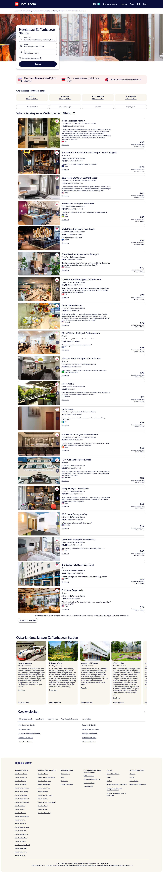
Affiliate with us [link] (89, 776)
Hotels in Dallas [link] (20, 855)
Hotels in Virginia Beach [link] (22, 845)
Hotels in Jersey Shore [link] (45, 795)
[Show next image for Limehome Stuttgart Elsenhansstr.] (57, 549)
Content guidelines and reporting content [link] (114, 789)
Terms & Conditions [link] (113, 774)
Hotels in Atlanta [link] (20, 823)
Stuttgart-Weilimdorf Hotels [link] (29, 733)
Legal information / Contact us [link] (117, 784)
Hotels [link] (17, 11)
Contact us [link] (64, 781)
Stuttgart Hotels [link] (59, 11)
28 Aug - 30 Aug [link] (98, 99)
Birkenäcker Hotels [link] (89, 738)
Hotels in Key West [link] (21, 838)
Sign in (145, 4)
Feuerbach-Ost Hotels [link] (90, 729)
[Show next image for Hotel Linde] (57, 418)
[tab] (26, 719)
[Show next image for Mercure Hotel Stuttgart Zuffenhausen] (57, 368)
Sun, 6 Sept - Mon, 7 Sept (34, 46)
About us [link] (132, 774)
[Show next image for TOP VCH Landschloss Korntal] (57, 471)
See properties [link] (23, 702)
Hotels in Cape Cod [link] (44, 813)
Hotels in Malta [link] (43, 791)
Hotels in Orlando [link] (20, 784)
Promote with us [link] (89, 783)
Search (38, 64)
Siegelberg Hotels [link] (25, 742)
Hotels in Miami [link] (20, 806)
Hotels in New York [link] (21, 777)
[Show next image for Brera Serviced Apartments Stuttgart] (57, 263)
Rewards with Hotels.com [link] (138, 784)
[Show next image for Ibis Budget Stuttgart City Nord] (57, 574)
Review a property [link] (67, 784)
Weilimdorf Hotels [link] (89, 742)
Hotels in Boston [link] (20, 830)
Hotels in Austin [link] (20, 820)
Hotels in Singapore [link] (44, 781)
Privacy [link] (109, 777)
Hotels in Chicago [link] (20, 781)
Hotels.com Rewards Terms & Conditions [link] (116, 794)
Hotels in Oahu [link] (42, 809)
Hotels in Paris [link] (19, 809)
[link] (57, 121)
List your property (110, 4)
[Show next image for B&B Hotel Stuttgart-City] (57, 523)
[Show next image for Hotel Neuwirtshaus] (57, 316)
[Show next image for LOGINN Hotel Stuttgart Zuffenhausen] (57, 289)
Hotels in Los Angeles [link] (22, 802)
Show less (65, 145)
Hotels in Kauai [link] (42, 806)
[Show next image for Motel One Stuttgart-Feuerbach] (57, 238)
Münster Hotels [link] (24, 729)
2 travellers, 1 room (31, 53)
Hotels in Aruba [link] (43, 774)
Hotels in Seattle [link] (20, 848)
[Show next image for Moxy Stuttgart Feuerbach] (57, 498)
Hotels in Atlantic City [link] (22, 834)
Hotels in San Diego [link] (21, 791)
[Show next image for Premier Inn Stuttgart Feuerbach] (57, 213)
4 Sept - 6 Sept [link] (130, 99)
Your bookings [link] (65, 774)
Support (124, 4)
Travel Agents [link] (88, 786)
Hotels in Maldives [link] (44, 784)
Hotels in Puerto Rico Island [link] (47, 802)
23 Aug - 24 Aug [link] (32, 99)
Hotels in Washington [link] (22, 816)
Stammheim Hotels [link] (26, 738)
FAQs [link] (62, 777)
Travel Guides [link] (134, 781)
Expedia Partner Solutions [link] (92, 779)
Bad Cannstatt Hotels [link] (27, 725)
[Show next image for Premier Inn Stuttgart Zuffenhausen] (57, 443)
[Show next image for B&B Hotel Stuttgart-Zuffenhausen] (57, 187)
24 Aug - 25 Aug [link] (65, 99)
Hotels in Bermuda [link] (44, 788)
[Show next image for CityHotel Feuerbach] (57, 600)
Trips (132, 4)
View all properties (28, 620)
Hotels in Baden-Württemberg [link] (43, 11)
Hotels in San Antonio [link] (22, 827)
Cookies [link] (109, 781)
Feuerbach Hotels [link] (89, 725)
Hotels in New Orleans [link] (22, 788)
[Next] (146, 672)
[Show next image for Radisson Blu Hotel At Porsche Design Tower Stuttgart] (57, 162)
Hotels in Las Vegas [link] (21, 774)
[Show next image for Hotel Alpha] (57, 393)
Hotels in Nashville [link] (21, 795)
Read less (21, 690)
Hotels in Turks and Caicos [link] (46, 777)
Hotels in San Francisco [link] (22, 798)
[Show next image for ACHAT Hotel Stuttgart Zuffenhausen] (57, 342)
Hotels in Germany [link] (26, 11)
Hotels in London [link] (20, 841)
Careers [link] (132, 777)
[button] (81, 712)
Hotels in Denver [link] (20, 813)
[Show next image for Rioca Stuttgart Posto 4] (57, 133)
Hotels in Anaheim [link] (21, 852)
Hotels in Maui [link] (42, 798)
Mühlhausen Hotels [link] (89, 733)
